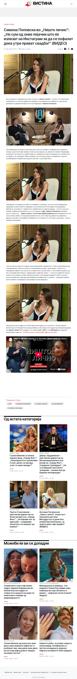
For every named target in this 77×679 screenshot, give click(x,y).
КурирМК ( (47, 332)
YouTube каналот (28, 332)
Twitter (69, 49)
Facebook (65, 49)
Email (72, 49)
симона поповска (24, 404)
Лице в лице (9, 24)
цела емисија (58, 404)
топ (10, 404)
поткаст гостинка (15, 408)
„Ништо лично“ (41, 404)
